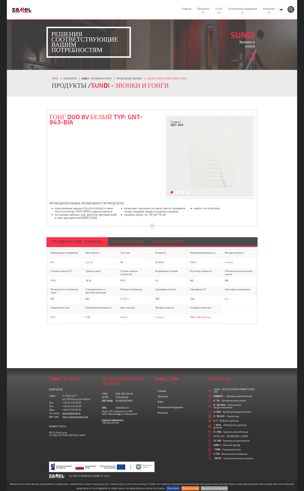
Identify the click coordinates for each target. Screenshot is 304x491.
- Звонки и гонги (97, 78)
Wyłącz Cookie (190, 488)
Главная (186, 9)
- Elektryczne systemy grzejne (230, 426)
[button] (170, 156)
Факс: (52, 409)
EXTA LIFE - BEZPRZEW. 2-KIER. (231, 436)
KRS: (104, 408)
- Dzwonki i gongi (227, 445)
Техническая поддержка (242, 9)
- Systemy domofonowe (231, 431)
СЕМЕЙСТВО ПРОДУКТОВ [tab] (168, 241)
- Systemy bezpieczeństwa (232, 411)
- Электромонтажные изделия (233, 458)
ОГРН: (105, 397)
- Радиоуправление (227, 449)
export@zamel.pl (71, 413)
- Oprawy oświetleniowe (233, 396)
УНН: (105, 393)
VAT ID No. (107, 400)
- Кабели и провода (226, 420)
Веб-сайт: (54, 417)
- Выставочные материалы (231, 453)
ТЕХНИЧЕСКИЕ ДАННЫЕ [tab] (77, 241)
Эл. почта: (54, 413)
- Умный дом (226, 416)
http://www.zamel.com (75, 416)
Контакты (269, 9)
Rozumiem (173, 488)
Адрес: (52, 395)
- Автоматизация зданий (230, 400)
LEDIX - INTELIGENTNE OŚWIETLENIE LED (234, 390)
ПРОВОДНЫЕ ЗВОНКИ (129, 78)
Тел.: (51, 402)
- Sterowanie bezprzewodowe (227, 406)
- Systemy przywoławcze (232, 440)
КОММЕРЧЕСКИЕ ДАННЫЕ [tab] (128, 241)
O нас (219, 9)
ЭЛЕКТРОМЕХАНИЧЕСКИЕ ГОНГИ (167, 78)
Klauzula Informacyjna (214, 488)
